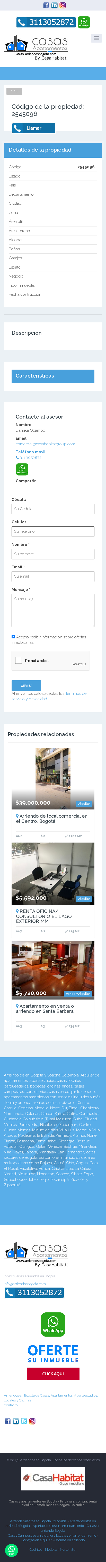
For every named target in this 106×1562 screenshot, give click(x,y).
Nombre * (21, 544)
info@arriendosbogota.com (25, 1284)
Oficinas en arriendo (70, 1540)
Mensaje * (21, 589)
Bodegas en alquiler (36, 1540)
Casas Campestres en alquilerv (32, 1535)
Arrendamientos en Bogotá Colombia (38, 1521)
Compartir (26, 481)
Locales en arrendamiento (76, 1535)
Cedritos (36, 1549)
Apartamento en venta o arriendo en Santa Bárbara (45, 1008)
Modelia (51, 1549)
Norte (64, 1549)
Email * (18, 567)
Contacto (10, 1405)
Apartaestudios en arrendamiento (58, 1526)
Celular (19, 522)
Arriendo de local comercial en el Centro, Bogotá (51, 818)
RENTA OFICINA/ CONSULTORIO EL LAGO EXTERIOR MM (44, 916)
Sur (74, 1549)
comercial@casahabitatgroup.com (45, 444)
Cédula (19, 499)
